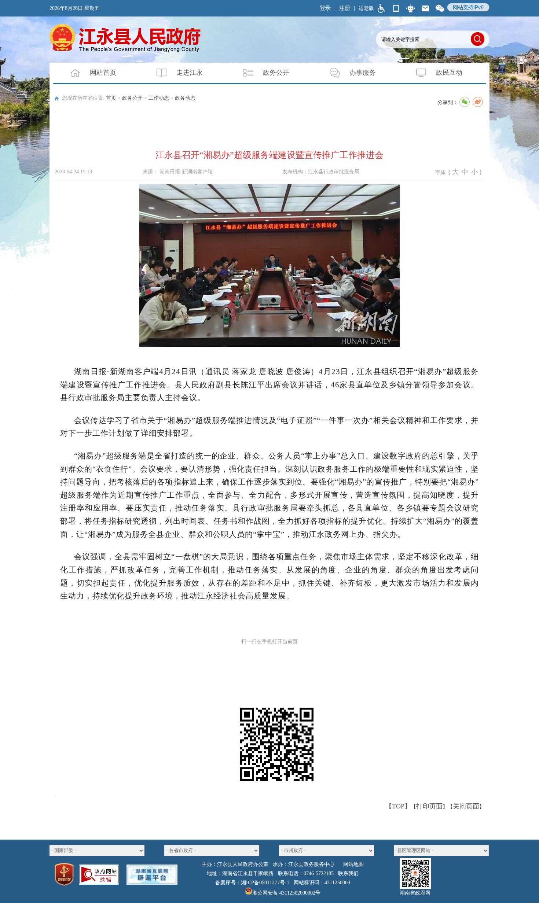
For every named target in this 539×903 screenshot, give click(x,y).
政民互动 (449, 72)
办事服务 (362, 72)
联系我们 (348, 873)
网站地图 (353, 864)
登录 (325, 8)
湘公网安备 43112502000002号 (286, 893)
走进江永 (189, 72)
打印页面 (429, 806)
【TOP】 (398, 806)
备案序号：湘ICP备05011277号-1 (252, 882)
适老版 (366, 8)
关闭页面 (466, 806)
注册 (344, 8)
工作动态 (158, 98)
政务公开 (276, 72)
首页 (111, 98)
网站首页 (103, 72)
